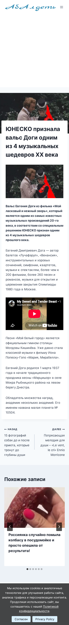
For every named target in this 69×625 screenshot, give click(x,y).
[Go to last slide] (10, 526)
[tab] (27, 569)
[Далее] (59, 526)
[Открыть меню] (61, 7)
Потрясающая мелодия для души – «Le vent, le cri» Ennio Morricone (53, 442)
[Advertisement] (34, 50)
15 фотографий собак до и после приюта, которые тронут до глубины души (17, 442)
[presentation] (34, 507)
